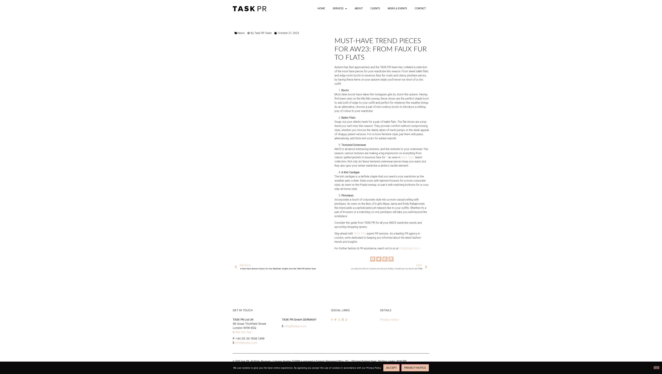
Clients (375, 8)
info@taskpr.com (246, 342)
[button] (372, 259)
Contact (420, 8)
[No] (656, 367)
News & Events (397, 8)
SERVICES (338, 8)
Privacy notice (389, 319)
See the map (243, 332)
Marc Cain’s (408, 157)
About (359, 8)
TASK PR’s (360, 233)
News (241, 33)
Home (321, 8)
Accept (391, 367)
